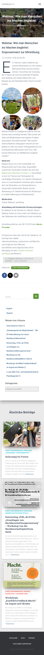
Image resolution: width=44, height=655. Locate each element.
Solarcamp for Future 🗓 (15, 326)
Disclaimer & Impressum (22, 644)
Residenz (27, 591)
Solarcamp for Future (16, 456)
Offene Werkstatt (22, 453)
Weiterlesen (29, 474)
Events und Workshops (20, 267)
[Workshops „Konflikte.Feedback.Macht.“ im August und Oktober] (22, 575)
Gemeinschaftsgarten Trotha (16, 513)
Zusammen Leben (21, 594)
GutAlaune (13, 638)
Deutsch (9, 313)
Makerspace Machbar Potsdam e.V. (16, 173)
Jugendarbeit (10, 453)
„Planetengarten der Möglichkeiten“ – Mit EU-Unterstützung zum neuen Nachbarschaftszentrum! (22, 334)
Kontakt (32, 638)
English (9, 308)
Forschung (28, 450)
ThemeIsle (30, 649)
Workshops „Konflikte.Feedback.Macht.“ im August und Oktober (20, 600)
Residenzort (10, 594)
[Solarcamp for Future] (22, 434)
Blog (23, 638)
